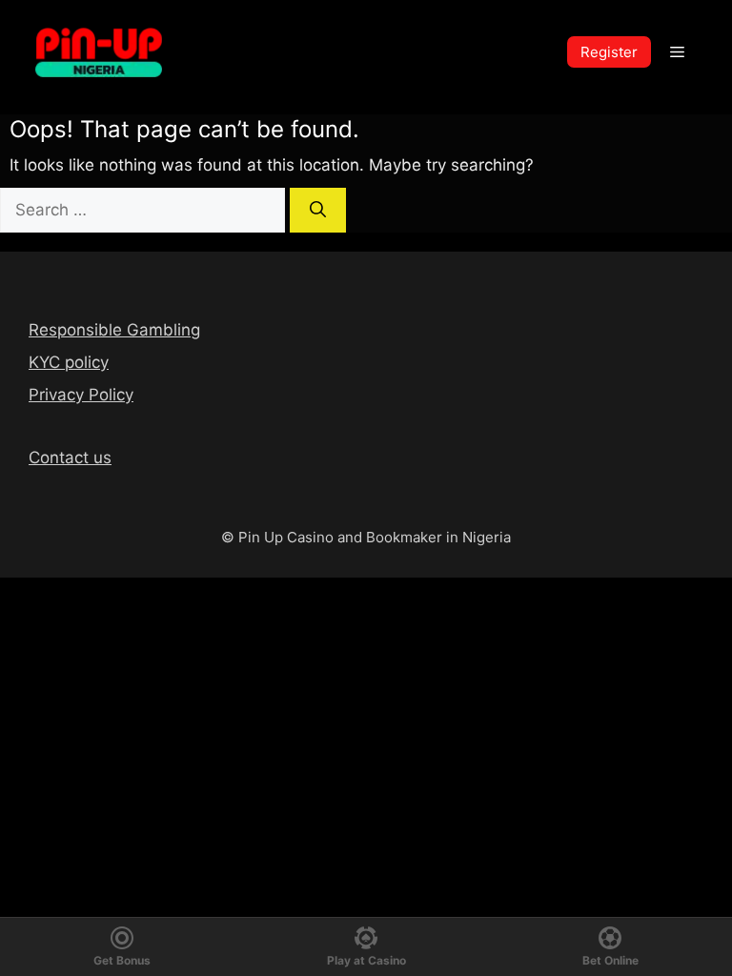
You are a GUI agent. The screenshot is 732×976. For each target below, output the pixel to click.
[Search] (318, 211)
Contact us (70, 457)
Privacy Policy (81, 394)
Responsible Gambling (114, 329)
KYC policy (69, 362)
